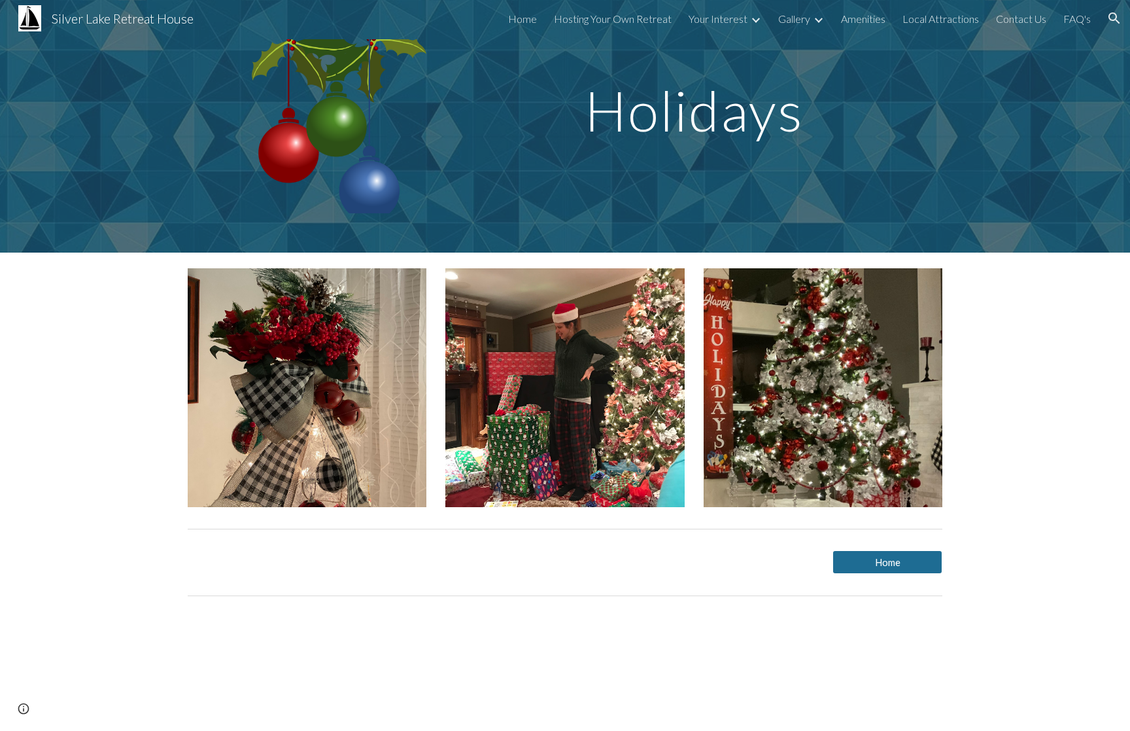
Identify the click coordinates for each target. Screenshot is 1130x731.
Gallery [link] (794, 18)
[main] (693, 91)
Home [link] (522, 18)
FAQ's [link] (1077, 18)
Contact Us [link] (1021, 18)
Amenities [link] (863, 18)
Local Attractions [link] (940, 18)
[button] (1114, 18)
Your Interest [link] (718, 18)
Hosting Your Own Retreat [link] (613, 18)
